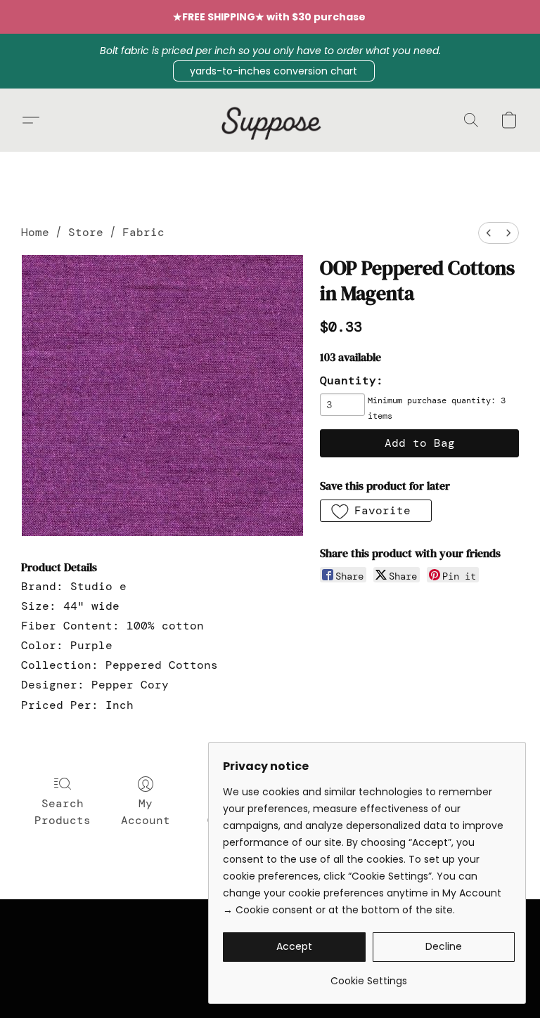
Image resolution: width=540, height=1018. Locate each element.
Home (35, 232)
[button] (274, 70)
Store (85, 232)
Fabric (143, 232)
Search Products (62, 812)
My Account (145, 812)
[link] (369, 975)
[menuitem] (489, 233)
